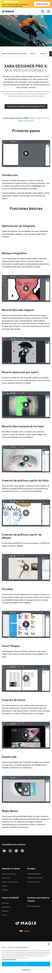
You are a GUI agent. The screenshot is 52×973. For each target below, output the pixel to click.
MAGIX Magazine (34, 874)
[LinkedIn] (16, 851)
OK (26, 964)
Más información (33, 906)
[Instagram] (10, 851)
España (27, 931)
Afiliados (5, 890)
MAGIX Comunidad (34, 878)
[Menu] (48, 11)
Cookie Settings (26, 969)
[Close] (48, 944)
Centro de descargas (10, 882)
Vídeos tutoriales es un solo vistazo (14, 53)
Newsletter (6, 907)
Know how (6, 878)
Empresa (5, 903)
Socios (4, 886)
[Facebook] (22, 851)
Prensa (4, 915)
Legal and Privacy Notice (9, 959)
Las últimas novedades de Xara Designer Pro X (26, 106)
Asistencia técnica (9, 874)
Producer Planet (33, 882)
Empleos (5, 911)
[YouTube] (4, 851)
